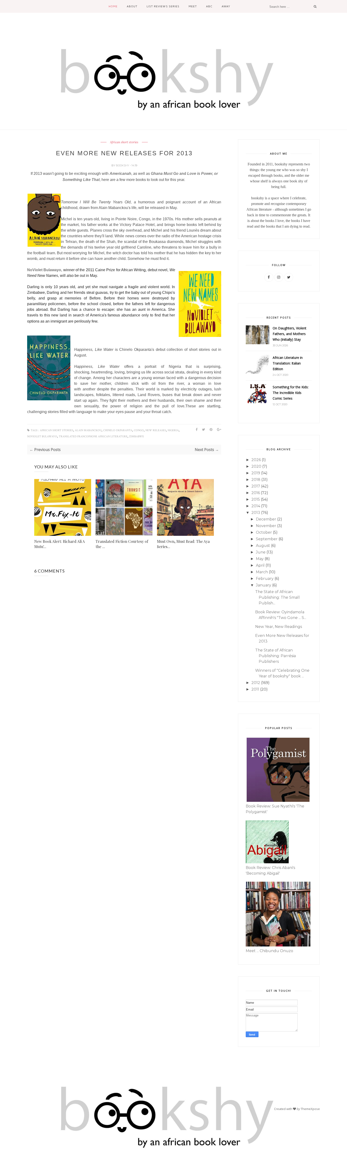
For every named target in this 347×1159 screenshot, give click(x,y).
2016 (255, 493)
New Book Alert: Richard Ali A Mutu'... (59, 544)
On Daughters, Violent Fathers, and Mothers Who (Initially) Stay (289, 334)
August (263, 545)
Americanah (120, 174)
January (263, 585)
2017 (255, 486)
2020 (256, 466)
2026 (256, 460)
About (132, 6)
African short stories (124, 142)
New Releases (155, 430)
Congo (139, 430)
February (265, 578)
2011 (255, 689)
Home (113, 6)
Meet (193, 6)
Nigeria (173, 430)
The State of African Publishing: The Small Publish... (277, 597)
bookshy (123, 165)
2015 (255, 499)
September (267, 539)
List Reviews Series (163, 6)
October (264, 532)
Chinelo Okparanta (117, 430)
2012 (255, 682)
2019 (255, 473)
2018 (255, 479)
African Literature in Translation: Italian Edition (288, 363)
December (266, 519)
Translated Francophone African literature (93, 436)
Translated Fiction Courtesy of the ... (122, 544)
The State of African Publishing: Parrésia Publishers (275, 656)
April (260, 565)
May (260, 559)
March (262, 572)
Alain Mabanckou (88, 430)
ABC (209, 6)
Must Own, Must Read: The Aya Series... (183, 544)
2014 (255, 506)
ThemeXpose (310, 1109)
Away (226, 6)
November (266, 526)
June (261, 552)
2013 (255, 512)
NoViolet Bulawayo (44, 270)
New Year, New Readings (278, 626)
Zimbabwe (136, 436)
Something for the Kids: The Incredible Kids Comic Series (291, 393)
